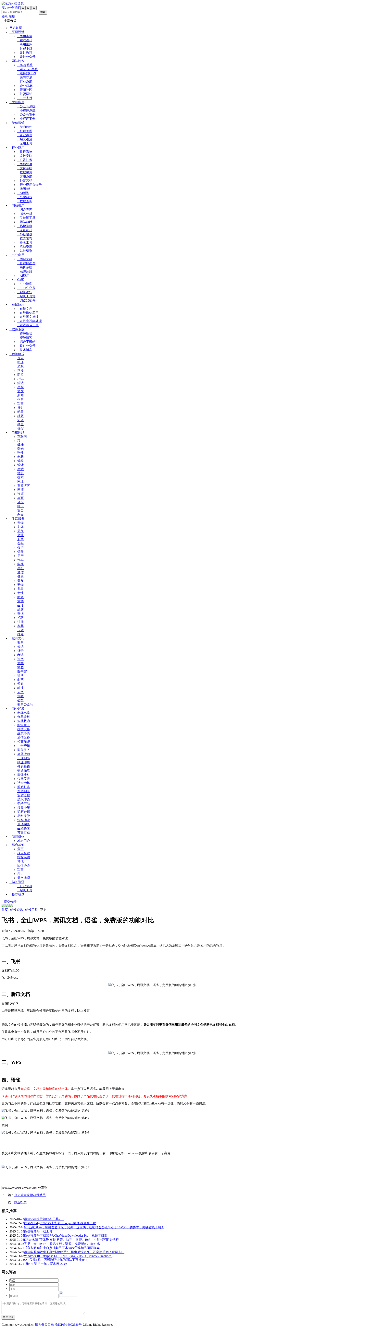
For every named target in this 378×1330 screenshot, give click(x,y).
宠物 (20, 584)
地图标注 (24, 189)
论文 (20, 659)
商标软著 (24, 164)
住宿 (20, 428)
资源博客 (24, 337)
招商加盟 (23, 741)
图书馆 (22, 671)
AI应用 (23, 275)
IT (18, 440)
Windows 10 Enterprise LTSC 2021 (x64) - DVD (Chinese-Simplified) (68, 1256)
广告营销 (23, 745)
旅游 (20, 601)
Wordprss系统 (27, 69)
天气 (20, 531)
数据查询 (24, 201)
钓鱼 (20, 424)
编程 (20, 460)
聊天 (20, 506)
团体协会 (23, 865)
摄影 (20, 407)
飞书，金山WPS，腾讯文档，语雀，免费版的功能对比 (62, 1243)
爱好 (20, 683)
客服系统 (24, 176)
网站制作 (16, 61)
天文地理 (23, 878)
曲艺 (20, 679)
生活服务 (16, 518)
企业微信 (24, 135)
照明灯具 (23, 787)
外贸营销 (24, 180)
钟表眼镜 (23, 766)
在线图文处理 (28, 317)
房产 (20, 555)
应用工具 (24, 143)
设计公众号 (26, 56)
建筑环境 (23, 733)
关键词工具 (26, 217)
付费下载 (24, 48)
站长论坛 (24, 292)
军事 (20, 403)
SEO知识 (16, 279)
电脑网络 (16, 432)
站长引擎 (24, 250)
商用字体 (24, 36)
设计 (20, 465)
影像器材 (23, 774)
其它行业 (23, 832)
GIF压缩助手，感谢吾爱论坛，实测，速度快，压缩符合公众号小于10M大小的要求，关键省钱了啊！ (94, 1227)
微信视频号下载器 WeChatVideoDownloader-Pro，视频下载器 (65, 1235)
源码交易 (24, 77)
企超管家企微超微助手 (30, 1195)
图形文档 (24, 259)
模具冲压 (23, 807)
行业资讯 (24, 886)
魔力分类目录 (44, 1324)
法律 (20, 622)
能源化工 (23, 725)
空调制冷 (23, 791)
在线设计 (24, 40)
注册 (12, 16)
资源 (20, 494)
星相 (20, 387)
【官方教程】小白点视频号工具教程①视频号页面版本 (62, 1248)
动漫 (20, 370)
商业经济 (16, 708)
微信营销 (16, 122)
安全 (20, 510)
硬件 (20, 444)
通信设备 (23, 737)
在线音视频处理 (29, 321)
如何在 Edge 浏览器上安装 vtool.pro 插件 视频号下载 (60, 1223)
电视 (20, 564)
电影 (20, 362)
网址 (20, 481)
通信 (20, 572)
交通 (20, 535)
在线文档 (24, 308)
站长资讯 (16, 882)
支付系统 (24, 168)
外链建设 (24, 234)
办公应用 (16, 255)
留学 (20, 675)
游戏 (20, 366)
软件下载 (16, 329)
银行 (20, 547)
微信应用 (16, 102)
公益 (20, 700)
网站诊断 (24, 222)
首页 (5, 909)
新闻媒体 (16, 836)
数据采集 (24, 172)
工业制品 (23, 758)
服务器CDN (26, 73)
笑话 (20, 383)
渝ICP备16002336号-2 (69, 1324)
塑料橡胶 (23, 816)
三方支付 (24, 98)
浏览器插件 (26, 300)
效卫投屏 (20, 1202)
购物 (20, 522)
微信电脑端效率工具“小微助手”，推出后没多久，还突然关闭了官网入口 (74, 1252)
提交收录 (16, 894)
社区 (20, 416)
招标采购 (23, 857)
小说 (20, 378)
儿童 (20, 588)
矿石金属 (23, 811)
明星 (20, 412)
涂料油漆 (23, 820)
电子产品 (23, 803)
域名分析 (24, 213)
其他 (20, 861)
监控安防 (24, 156)
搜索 (20, 477)
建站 (20, 469)
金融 (20, 543)
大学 (20, 663)
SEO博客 (24, 284)
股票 (20, 539)
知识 (20, 646)
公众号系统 (26, 106)
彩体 (20, 527)
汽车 (20, 560)
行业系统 (24, 81)
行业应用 (16, 147)
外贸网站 (24, 94)
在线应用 (16, 304)
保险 (20, 551)
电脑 (20, 456)
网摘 (20, 489)
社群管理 (24, 131)
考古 (20, 873)
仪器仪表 (23, 778)
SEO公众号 (26, 288)
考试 (20, 655)
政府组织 (23, 853)
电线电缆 (23, 712)
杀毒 (20, 514)
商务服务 (23, 750)
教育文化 (16, 638)
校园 (20, 667)
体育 (20, 399)
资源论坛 (24, 333)
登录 (5, 16)
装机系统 (24, 267)
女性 (20, 593)
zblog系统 (25, 65)
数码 (20, 448)
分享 (20, 502)
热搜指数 (24, 226)
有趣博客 (23, 485)
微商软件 (24, 127)
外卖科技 (24, 197)
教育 (20, 642)
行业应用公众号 (29, 184)
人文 (20, 692)
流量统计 (24, 230)
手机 (20, 568)
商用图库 (24, 44)
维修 (20, 634)
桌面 (20, 498)
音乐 (20, 358)
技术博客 (24, 350)
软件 (20, 452)
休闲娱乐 (16, 354)
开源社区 (24, 89)
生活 (20, 605)
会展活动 (23, 754)
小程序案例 (26, 118)
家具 (20, 626)
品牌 (20, 609)
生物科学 (23, 828)
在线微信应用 (28, 312)
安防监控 (23, 795)
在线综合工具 (28, 325)
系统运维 (24, 271)
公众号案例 (26, 114)
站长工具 (24, 890)
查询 (20, 613)
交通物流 (23, 770)
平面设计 (16, 32)
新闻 (20, 395)
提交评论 (8, 1317)
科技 (20, 688)
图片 (20, 374)
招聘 (20, 617)
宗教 (20, 696)
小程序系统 (26, 110)
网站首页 (15, 27)
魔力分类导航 (11, 7)
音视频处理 (26, 263)
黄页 (20, 849)
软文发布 (24, 238)
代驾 (20, 630)
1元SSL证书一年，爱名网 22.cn (45, 1264)
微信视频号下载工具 (38, 1231)
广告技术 (24, 160)
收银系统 (24, 151)
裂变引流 (24, 139)
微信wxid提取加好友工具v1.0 (44, 1219)
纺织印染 (23, 799)
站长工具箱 (26, 296)
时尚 (20, 597)
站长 (20, 473)
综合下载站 (26, 341)
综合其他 (16, 844)
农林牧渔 (23, 721)
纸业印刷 (23, 762)
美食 (20, 580)
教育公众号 (25, 704)
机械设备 (23, 729)
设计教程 (24, 52)
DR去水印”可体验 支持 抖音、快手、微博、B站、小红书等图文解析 (71, 1239)
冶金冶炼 (23, 783)
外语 (20, 650)
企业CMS (25, 85)
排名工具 (24, 242)
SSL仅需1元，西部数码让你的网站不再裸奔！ (56, 1259)
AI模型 (23, 193)
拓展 (20, 420)
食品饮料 (23, 716)
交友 (20, 391)
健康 (20, 576)
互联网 (22, 436)
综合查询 (24, 209)
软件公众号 (26, 345)
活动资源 (24, 246)
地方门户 (23, 840)
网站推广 (16, 205)
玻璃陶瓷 (23, 824)
